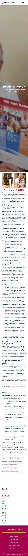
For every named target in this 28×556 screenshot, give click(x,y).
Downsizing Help (14, 548)
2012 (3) (4, 522)
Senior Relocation (14, 536)
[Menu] (23, 2)
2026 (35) (4, 498)
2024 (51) (4, 501)
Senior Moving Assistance (14, 539)
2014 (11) (4, 519)
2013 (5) (4, 520)
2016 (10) (4, 515)
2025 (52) (4, 500)
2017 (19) (4, 513)
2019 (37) (4, 510)
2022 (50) (4, 505)
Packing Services (14, 542)
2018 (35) (4, 512)
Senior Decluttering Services (14, 552)
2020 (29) (4, 508)
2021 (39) (4, 507)
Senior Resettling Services (14, 545)
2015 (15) (4, 517)
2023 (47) (4, 503)
